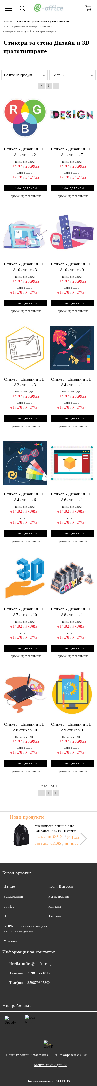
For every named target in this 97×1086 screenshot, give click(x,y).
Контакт (54, 906)
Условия (10, 941)
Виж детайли (25, 188)
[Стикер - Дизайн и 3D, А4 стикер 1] (72, 348)
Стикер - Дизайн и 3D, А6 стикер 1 (72, 497)
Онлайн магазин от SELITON (48, 1081)
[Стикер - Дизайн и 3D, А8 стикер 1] (72, 578)
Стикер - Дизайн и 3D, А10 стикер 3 (25, 267)
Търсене (55, 916)
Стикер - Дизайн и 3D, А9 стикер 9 (72, 727)
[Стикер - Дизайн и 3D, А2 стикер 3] (25, 348)
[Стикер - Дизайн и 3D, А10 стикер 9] (72, 233)
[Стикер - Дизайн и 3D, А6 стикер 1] (72, 463)
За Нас (9, 906)
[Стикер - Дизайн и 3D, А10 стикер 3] (25, 233)
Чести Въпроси (60, 886)
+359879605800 (37, 983)
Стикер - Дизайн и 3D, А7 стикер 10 (25, 612)
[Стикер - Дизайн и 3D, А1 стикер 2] (25, 118)
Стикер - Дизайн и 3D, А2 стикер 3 (25, 382)
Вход (7, 916)
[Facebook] (9, 993)
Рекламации (13, 896)
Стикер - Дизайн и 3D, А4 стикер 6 (25, 497)
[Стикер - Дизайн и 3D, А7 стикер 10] (25, 578)
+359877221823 (37, 973)
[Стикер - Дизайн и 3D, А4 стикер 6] (25, 463)
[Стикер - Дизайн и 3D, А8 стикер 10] (25, 693)
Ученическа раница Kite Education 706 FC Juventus (56, 828)
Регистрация (58, 896)
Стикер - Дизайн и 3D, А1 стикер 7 (72, 152)
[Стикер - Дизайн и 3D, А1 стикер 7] (72, 118)
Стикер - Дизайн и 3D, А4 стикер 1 (72, 382)
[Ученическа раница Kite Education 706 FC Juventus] (21, 835)
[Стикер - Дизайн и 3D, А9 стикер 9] (72, 693)
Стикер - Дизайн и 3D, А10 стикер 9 (72, 267)
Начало (9, 886)
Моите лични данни (50, 1065)
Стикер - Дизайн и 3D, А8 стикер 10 (25, 727)
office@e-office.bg (36, 964)
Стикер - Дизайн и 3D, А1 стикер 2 (25, 152)
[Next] (81, 839)
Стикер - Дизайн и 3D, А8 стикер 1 (72, 612)
